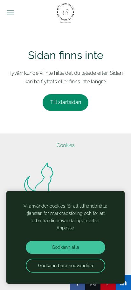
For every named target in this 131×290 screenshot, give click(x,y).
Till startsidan (65, 102)
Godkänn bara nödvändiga (65, 265)
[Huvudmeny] (10, 13)
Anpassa (65, 227)
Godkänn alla (65, 247)
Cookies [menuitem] (66, 145)
